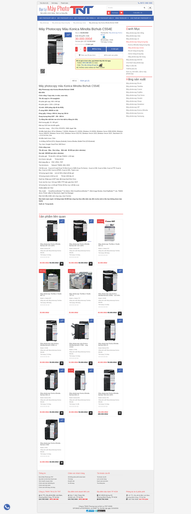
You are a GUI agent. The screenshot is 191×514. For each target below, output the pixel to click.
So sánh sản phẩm (112, 55)
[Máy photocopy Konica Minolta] (104, 37)
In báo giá (114, 49)
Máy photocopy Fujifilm (134, 92)
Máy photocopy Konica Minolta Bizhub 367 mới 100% (79, 245)
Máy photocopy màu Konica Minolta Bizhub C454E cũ (49, 344)
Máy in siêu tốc (131, 66)
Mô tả (74, 81)
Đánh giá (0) (84, 81)
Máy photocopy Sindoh (134, 98)
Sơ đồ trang (71, 483)
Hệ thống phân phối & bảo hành (76, 477)
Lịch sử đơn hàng (102, 479)
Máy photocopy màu (104, 18)
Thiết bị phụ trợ (131, 69)
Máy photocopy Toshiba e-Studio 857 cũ (50, 294)
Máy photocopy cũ (64, 18)
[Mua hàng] (61, 264)
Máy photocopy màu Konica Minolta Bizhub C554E (103, 23)
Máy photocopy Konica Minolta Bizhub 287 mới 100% (50, 245)
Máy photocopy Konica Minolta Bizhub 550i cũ (108, 344)
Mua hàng (97, 49)
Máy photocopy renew (79, 23)
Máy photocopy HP (133, 107)
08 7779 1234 (143, 499)
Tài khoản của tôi (101, 477)
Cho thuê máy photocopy (139, 18)
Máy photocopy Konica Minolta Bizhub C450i (50, 444)
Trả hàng (70, 479)
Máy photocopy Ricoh (133, 83)
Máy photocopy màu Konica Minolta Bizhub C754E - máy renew (78, 345)
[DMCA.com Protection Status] (100, 511)
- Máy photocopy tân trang (136, 57)
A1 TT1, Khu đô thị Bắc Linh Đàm (51, 495)
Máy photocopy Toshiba (134, 86)
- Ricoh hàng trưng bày (135, 51)
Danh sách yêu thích (102, 481)
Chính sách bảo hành (44, 485)
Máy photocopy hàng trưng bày (61, 23)
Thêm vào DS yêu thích (88, 55)
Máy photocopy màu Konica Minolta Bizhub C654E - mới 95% (109, 294)
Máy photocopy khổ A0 (134, 60)
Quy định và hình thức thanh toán (48, 479)
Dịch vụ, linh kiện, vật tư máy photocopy (136, 73)
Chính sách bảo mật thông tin (47, 483)
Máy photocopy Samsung (135, 116)
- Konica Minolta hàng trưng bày (138, 45)
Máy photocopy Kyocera (134, 113)
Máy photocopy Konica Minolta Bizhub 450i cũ (50, 394)
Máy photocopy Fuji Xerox (135, 95)
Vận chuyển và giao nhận (46, 481)
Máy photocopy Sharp (134, 101)
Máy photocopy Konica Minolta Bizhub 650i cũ (79, 394)
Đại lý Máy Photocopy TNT (46, 477)
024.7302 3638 (43, 499)
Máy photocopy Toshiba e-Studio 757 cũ (80, 294)
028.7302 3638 (103, 499)
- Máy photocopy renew (135, 48)
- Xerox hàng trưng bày (135, 54)
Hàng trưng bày (121, 18)
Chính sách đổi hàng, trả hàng (47, 487)
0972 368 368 (145, 3)
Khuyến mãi (71, 481)
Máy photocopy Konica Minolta (137, 110)
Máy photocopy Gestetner (135, 104)
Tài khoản (115, 13)
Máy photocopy (44, 23)
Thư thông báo (101, 483)
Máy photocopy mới (47, 18)
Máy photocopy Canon (134, 89)
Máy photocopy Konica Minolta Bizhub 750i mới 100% (108, 394)
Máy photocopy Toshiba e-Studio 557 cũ (109, 245)
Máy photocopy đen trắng (84, 18)
